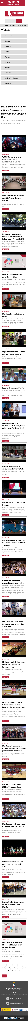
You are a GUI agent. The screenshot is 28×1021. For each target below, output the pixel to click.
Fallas (7, 52)
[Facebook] (7, 2)
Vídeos (19, 25)
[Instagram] (12, 2)
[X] (10, 2)
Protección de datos (10, 994)
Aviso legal (3, 994)
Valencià (16, 4)
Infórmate (12, 25)
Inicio (6, 25)
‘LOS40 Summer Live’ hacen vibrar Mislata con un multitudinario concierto (12, 159)
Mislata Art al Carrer (11, 78)
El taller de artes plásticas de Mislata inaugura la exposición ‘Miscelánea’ (13, 624)
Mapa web (16, 994)
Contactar (21, 994)
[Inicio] (13, 13)
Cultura (7, 41)
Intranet (25, 994)
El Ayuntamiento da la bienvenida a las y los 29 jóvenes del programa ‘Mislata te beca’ (13, 425)
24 (5, 967)
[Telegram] (15, 2)
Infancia (7, 62)
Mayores (8, 73)
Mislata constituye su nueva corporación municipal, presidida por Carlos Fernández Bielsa (14, 748)
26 (14, 967)
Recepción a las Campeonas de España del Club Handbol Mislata (13, 904)
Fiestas (7, 57)
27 (19, 967)
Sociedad (8, 83)
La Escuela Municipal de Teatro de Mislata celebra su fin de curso (13, 864)
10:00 (23, 204)
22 (20, 965)
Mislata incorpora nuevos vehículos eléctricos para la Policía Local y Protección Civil (13, 236)
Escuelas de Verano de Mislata (13, 388)
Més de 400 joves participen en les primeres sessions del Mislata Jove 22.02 (14, 542)
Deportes (8, 46)
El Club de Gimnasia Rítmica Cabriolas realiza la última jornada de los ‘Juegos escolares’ (13, 704)
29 (9, 970)
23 (24, 965)
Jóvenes (7, 67)
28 (24, 967)
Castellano (10, 4)
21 (15, 965)
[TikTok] (18, 2)
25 (9, 968)
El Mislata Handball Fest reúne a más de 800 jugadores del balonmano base (13, 664)
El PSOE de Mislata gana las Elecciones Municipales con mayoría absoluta (12, 944)
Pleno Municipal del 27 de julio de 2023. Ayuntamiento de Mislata (13, 198)
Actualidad (8, 36)
